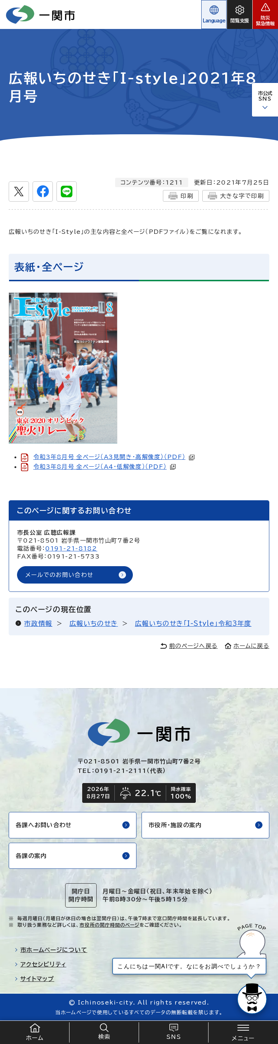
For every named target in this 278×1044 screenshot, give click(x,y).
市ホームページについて (53, 950)
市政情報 (38, 623)
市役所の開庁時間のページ (109, 925)
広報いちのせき (94, 623)
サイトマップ (37, 979)
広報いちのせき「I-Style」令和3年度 (193, 623)
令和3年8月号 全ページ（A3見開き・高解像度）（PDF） (109, 457)
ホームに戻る (251, 646)
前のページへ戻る (193, 646)
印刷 (187, 196)
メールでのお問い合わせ (59, 575)
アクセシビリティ (43, 964)
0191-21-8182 (71, 548)
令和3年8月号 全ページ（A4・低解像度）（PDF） (100, 467)
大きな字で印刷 (242, 196)
